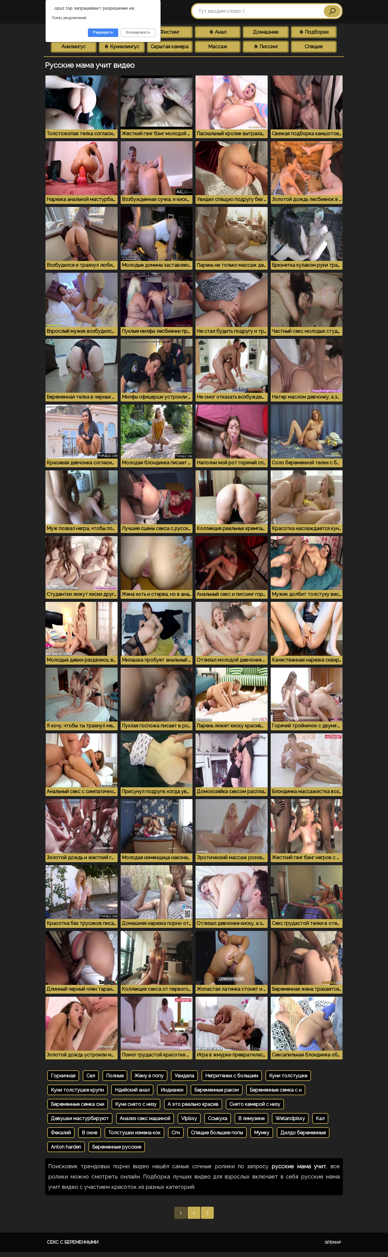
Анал (220, 32)
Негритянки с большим (231, 1076)
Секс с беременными (73, 1242)
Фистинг (169, 32)
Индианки (172, 1090)
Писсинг (268, 46)
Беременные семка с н (276, 1090)
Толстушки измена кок (134, 1132)
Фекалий (61, 1132)
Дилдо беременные (303, 1132)
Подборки (316, 32)
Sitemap (333, 1242)
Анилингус (74, 46)
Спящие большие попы (217, 1132)
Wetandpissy (290, 1118)
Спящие (314, 46)
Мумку (261, 1132)
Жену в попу (149, 1076)
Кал (320, 1118)
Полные (115, 1076)
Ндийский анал (132, 1090)
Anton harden (66, 1147)
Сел (90, 1076)
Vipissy (189, 1118)
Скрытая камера (170, 46)
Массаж (217, 46)
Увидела (184, 1076)
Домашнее (265, 32)
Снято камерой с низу (254, 1104)
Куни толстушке (288, 1076)
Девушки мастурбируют (80, 1118)
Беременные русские (116, 1147)
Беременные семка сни (77, 1104)
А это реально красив (193, 1104)
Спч (176, 1132)
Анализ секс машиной (145, 1118)
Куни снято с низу (136, 1104)
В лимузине (251, 1118)
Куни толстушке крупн (77, 1090)
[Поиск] (332, 11)
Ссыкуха (217, 1118)
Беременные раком (216, 1090)
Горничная (63, 1076)
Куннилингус (124, 46)
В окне (89, 1132)
